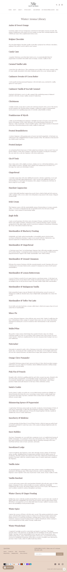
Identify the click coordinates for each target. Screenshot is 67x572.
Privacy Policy (22, 551)
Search (5, 551)
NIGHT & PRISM (53, 569)
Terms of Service (23, 553)
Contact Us (10, 551)
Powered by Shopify (59, 569)
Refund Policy (7, 553)
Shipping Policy (15, 553)
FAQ (16, 551)
